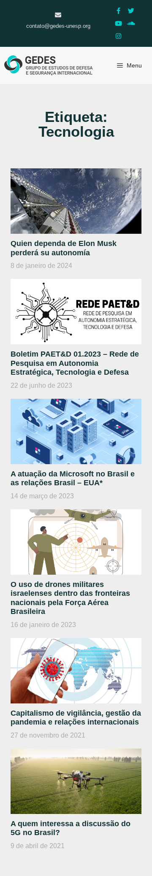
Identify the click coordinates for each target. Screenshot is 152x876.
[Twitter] (131, 10)
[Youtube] (118, 23)
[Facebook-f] (118, 10)
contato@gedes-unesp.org (58, 26)
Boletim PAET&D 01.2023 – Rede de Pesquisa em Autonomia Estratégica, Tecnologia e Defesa (75, 363)
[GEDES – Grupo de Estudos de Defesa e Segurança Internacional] (48, 65)
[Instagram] (118, 36)
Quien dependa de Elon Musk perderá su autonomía (64, 248)
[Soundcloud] (131, 23)
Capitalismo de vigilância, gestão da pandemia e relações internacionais (76, 718)
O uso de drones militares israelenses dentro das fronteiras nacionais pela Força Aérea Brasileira (70, 598)
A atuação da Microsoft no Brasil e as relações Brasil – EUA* (73, 478)
